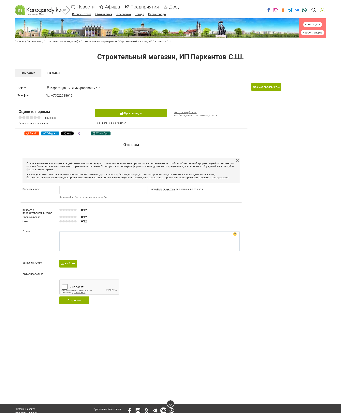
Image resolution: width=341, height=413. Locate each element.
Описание (28, 73)
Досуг (175, 7)
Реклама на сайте (25, 409)
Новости (86, 7)
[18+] (38, 10)
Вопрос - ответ (81, 14)
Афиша (112, 7)
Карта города (157, 14)
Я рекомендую (133, 113)
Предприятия (144, 7)
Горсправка (123, 14)
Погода (139, 14)
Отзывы (53, 73)
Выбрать (70, 263)
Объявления (103, 14)
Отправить (74, 300)
